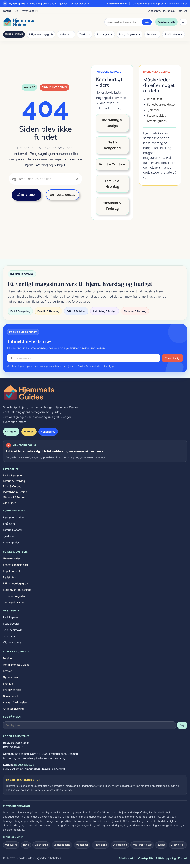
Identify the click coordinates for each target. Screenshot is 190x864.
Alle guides (9, 502)
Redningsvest (11, 617)
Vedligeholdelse (62, 844)
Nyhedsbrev (154, 10)
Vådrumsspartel (12, 642)
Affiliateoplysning (13, 708)
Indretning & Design (112, 123)
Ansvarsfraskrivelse (15, 702)
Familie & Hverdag (112, 184)
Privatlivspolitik (29, 10)
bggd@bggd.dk (24, 764)
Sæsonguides (104, 34)
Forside (7, 10)
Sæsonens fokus (117, 3)
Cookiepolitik (11, 696)
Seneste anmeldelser (161, 104)
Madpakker (82, 844)
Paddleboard (11, 623)
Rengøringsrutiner (129, 34)
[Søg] (76, 179)
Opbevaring (11, 844)
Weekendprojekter (142, 844)
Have (26, 844)
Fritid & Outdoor (112, 164)
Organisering (41, 844)
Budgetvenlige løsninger (17, 589)
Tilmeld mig (172, 358)
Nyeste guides (157, 121)
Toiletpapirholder (13, 629)
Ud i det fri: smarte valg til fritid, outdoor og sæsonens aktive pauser (55, 451)
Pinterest (181, 10)
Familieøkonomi (173, 34)
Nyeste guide (17, 3)
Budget (161, 844)
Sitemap (8, 683)
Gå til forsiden (27, 194)
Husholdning (100, 844)
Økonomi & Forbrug (112, 206)
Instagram (169, 10)
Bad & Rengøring (112, 145)
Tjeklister (84, 34)
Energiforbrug (120, 844)
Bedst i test (66, 34)
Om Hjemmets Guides (16, 664)
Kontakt (7, 671)
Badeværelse (178, 844)
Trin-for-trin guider (14, 596)
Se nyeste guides (62, 194)
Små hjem (152, 34)
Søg (147, 22)
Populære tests (166, 21)
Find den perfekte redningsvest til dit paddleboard (59, 3)
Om (16, 10)
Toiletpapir (9, 636)
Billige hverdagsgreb (41, 34)
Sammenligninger (13, 602)
